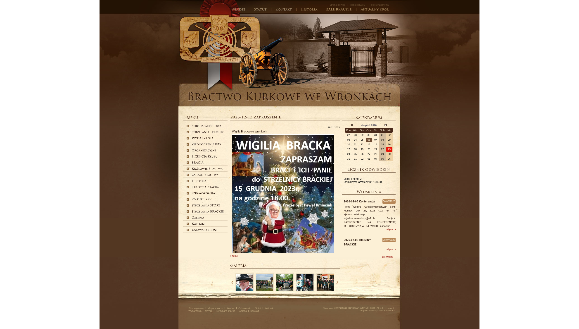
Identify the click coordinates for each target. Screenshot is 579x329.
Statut (258, 308)
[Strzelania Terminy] (208, 132)
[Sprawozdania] (204, 193)
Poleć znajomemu (379, 4)
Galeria (243, 311)
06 (369, 139)
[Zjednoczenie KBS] (207, 144)
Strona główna (337, 4)
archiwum (388, 256)
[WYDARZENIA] (203, 138)
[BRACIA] (197, 163)
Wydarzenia (195, 311)
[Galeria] (198, 218)
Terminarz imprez (225, 311)
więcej (391, 229)
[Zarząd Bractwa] (205, 175)
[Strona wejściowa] (207, 126)
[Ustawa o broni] (205, 230)
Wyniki (208, 311)
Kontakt (254, 311)
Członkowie (244, 308)
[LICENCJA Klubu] (205, 157)
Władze (231, 308)
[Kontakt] (199, 224)
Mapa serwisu (357, 4)
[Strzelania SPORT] (206, 205)
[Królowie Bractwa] (208, 169)
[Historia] (199, 181)
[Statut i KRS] (202, 199)
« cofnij (233, 256)
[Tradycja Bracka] (206, 187)
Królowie (269, 308)
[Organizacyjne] (204, 150)
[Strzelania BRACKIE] (208, 212)
